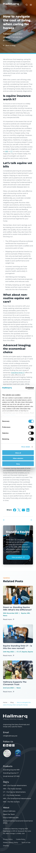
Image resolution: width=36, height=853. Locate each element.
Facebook (4, 745)
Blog (12, 702)
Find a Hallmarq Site (11, 817)
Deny (18, 464)
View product (17, 557)
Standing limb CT (17, 372)
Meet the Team (9, 814)
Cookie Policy (20, 839)
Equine (8, 40)
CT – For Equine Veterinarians (14, 792)
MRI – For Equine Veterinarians (15, 785)
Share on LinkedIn (27, 510)
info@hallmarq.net (10, 736)
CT (11, 151)
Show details (25, 447)
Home (5, 702)
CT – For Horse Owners (11, 795)
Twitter (10, 745)
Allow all (18, 453)
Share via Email (23, 510)
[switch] (31, 427)
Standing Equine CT (11, 773)
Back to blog (10, 45)
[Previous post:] (4, 520)
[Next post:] (31, 520)
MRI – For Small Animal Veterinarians (17, 798)
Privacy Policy (8, 839)
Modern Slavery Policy (10, 842)
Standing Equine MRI (11, 770)
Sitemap (6, 845)
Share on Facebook (14, 510)
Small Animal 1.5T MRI (11, 776)
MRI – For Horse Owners (12, 789)
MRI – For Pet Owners (11, 802)
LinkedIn (7, 745)
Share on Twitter (19, 510)
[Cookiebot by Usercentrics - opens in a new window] (25, 388)
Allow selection (18, 458)
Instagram (13, 745)
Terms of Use (26, 842)
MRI (6, 151)
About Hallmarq (9, 811)
